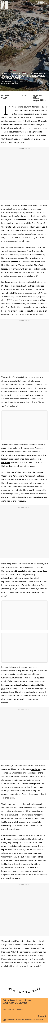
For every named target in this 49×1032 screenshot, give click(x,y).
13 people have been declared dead (31, 571)
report (4, 850)
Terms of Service (33, 1019)
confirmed (36, 769)
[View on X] (24, 425)
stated (15, 262)
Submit (42, 1016)
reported (22, 220)
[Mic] (4, 5)
